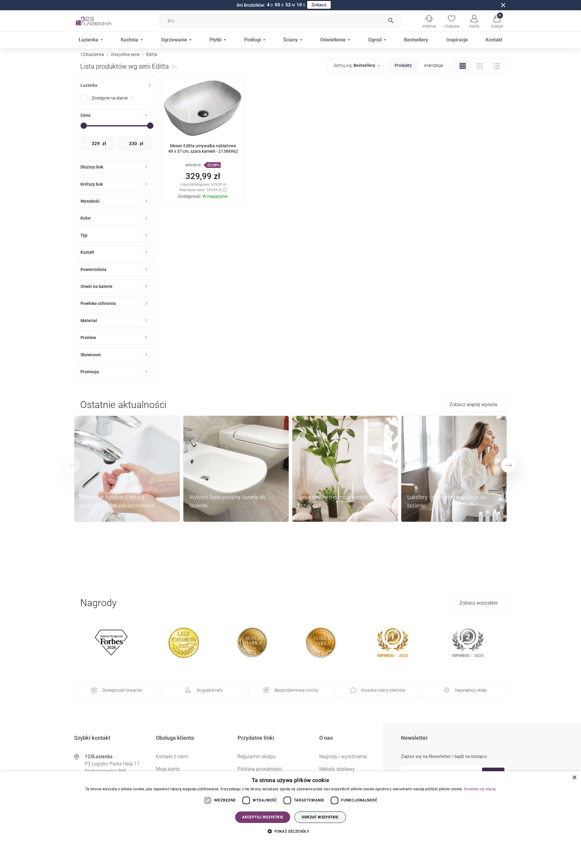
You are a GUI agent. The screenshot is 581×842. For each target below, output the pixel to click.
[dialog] (290, 806)
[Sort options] (356, 65)
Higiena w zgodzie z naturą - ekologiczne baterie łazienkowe (117, 501)
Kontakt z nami (172, 756)
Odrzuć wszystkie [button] (320, 817)
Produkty (403, 65)
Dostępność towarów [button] (122, 690)
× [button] (574, 777)
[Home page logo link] (103, 20)
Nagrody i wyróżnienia (343, 756)
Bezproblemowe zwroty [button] (296, 690)
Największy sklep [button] (471, 690)
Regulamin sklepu (257, 756)
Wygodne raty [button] (209, 690)
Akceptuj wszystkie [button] (262, 817)
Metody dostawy (337, 769)
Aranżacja (433, 65)
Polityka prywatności (260, 769)
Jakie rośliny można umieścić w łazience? (336, 501)
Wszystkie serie (125, 54)
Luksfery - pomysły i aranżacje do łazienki (446, 501)
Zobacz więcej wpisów (473, 404)
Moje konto (168, 769)
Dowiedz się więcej (480, 789)
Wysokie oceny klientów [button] (383, 690)
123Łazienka (92, 54)
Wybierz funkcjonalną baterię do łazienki (227, 501)
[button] (497, 20)
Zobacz (319, 5)
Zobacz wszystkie (478, 603)
